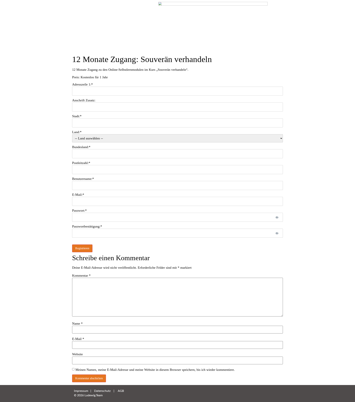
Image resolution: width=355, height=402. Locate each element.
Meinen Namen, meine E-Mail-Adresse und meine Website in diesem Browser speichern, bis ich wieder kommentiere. (155, 369)
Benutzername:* (83, 179)
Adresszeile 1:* (82, 84)
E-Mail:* (78, 194)
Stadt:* (77, 116)
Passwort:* (79, 210)
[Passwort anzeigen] (277, 217)
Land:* (77, 132)
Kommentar (81, 275)
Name (77, 323)
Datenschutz (102, 390)
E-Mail (78, 339)
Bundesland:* (81, 147)
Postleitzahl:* (81, 163)
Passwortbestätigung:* (87, 226)
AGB (121, 390)
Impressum (81, 390)
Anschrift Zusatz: (83, 100)
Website (77, 354)
